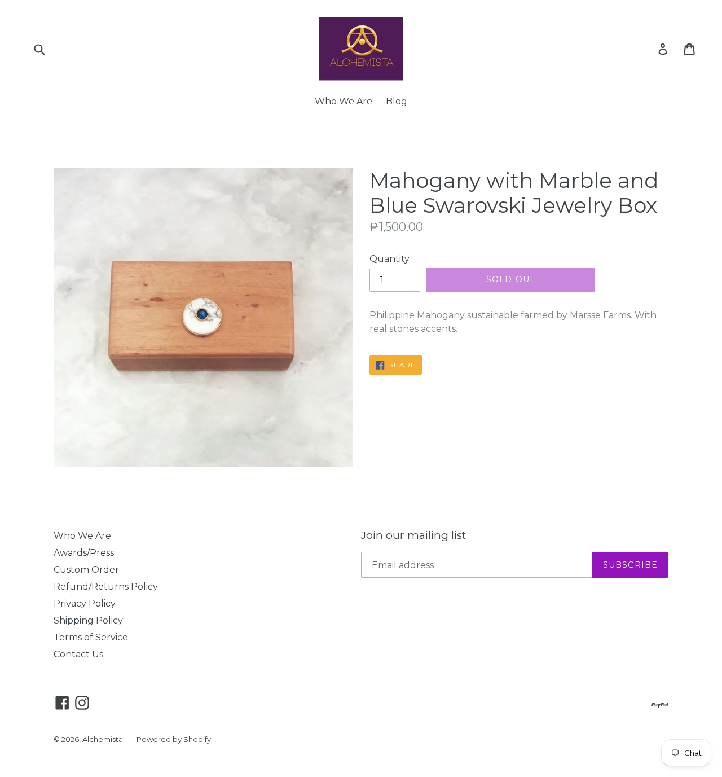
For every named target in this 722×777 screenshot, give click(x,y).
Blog (396, 101)
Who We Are (343, 101)
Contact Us (78, 654)
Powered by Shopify (174, 739)
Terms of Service (91, 637)
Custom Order (86, 569)
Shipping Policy (88, 620)
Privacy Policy (85, 603)
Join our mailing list (413, 535)
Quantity (389, 258)
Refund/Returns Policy (106, 586)
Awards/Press (84, 552)
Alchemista (102, 739)
